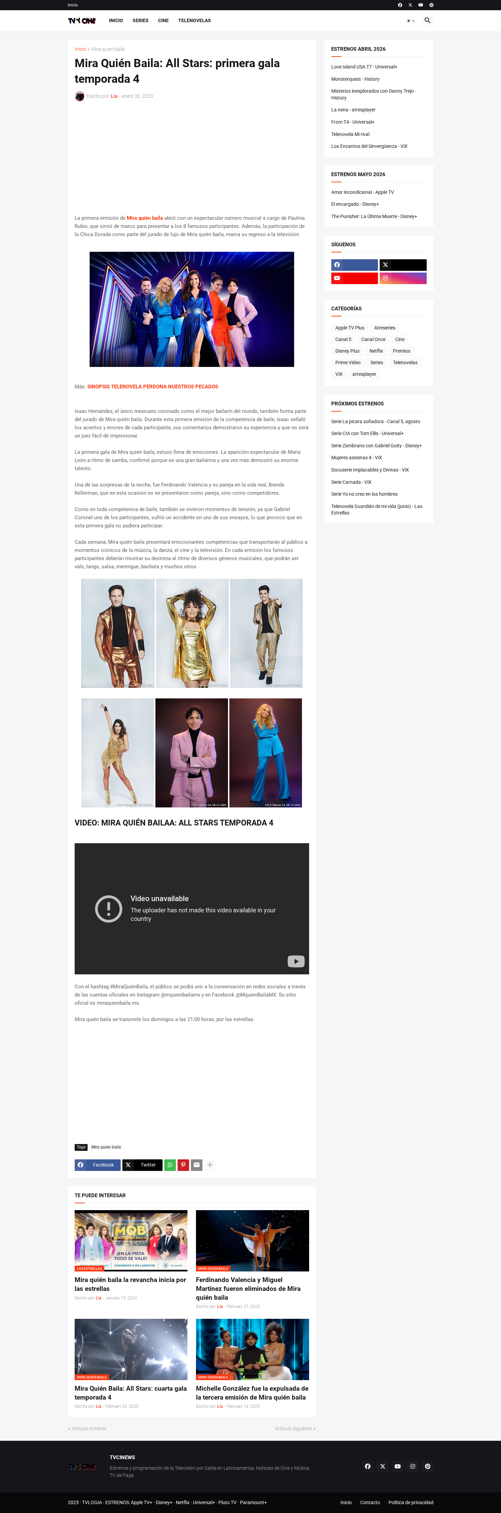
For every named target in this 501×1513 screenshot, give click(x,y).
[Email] (196, 1165)
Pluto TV (227, 1502)
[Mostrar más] (210, 1165)
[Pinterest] (183, 1165)
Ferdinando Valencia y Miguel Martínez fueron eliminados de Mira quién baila (248, 1288)
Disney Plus (347, 351)
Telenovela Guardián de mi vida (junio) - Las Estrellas (376, 510)
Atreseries (384, 327)
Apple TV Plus (349, 327)
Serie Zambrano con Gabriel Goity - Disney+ (376, 445)
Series (141, 20)
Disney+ (164, 1502)
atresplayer (364, 374)
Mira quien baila (108, 49)
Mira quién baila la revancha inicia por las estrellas (130, 1284)
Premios (401, 351)
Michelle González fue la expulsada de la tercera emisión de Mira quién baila (252, 1393)
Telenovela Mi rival (350, 134)
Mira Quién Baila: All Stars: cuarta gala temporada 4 (131, 1393)
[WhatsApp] (170, 1165)
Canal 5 (343, 339)
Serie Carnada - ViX (351, 482)
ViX (339, 374)
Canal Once (373, 339)
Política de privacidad (411, 1502)
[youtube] (421, 5)
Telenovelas (194, 20)
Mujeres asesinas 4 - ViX (356, 457)
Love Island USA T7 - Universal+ (364, 67)
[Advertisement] (192, 157)
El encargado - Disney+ (355, 204)
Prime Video (348, 362)
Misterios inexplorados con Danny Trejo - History (373, 94)
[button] (411, 20)
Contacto (370, 1502)
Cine (163, 20)
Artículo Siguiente (293, 1428)
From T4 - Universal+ (353, 122)
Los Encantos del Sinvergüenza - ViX (369, 146)
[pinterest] (431, 5)
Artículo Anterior (89, 1428)
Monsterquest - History (355, 79)
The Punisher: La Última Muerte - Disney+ (374, 216)
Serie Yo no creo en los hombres (364, 494)
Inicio (73, 5)
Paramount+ (253, 1502)
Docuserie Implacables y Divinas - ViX (370, 470)
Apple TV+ (141, 1502)
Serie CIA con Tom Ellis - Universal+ (367, 433)
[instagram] (403, 278)
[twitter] (410, 5)
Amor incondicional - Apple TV (362, 192)
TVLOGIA (92, 1502)
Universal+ (204, 1502)
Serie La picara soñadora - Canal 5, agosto (375, 421)
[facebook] (400, 5)
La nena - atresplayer (353, 109)
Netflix (376, 351)
